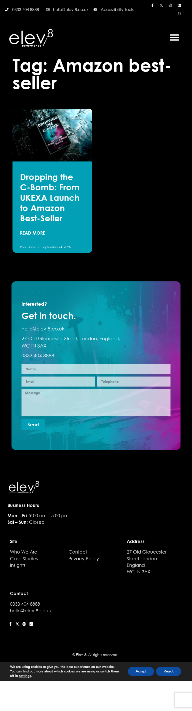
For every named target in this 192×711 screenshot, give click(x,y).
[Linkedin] (179, 5)
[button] (174, 37)
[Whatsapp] (179, 14)
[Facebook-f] (152, 5)
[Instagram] (170, 5)
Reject (169, 671)
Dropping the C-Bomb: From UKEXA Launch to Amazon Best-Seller (50, 197)
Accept (141, 671)
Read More (32, 233)
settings (25, 676)
